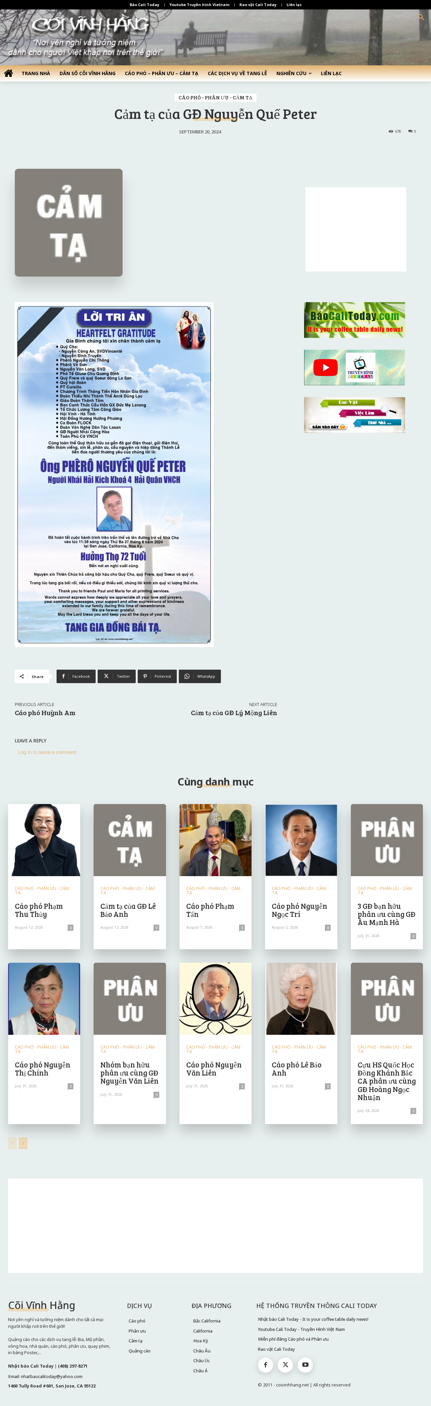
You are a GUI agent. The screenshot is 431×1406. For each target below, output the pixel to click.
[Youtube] (305, 1365)
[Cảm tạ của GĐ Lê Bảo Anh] (130, 840)
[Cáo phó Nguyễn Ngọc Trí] (301, 840)
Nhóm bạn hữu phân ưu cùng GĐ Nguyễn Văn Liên (129, 1072)
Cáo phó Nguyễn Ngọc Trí (299, 910)
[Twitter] (285, 1365)
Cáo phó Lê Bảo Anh (297, 1068)
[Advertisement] (355, 229)
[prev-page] (12, 1143)
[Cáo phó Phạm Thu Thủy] (44, 840)
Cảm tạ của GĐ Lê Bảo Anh (128, 910)
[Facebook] (265, 1365)
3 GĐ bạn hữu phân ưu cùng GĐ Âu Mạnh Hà (387, 914)
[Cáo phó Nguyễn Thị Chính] (44, 999)
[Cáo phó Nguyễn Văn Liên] (215, 999)
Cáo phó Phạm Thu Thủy (39, 910)
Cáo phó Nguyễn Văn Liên (214, 1068)
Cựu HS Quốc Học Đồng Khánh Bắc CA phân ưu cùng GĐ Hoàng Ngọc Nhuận (387, 1080)
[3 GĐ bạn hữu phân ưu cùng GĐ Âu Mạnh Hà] (387, 840)
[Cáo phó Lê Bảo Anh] (301, 999)
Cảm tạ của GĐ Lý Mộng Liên (234, 712)
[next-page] (23, 1143)
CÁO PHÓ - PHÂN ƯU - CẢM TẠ (215, 97)
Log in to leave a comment (47, 752)
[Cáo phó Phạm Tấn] (215, 840)
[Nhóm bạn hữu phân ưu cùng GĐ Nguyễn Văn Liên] (130, 999)
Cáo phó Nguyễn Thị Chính (42, 1068)
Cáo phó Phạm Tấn (210, 910)
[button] (421, 17)
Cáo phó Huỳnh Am (45, 712)
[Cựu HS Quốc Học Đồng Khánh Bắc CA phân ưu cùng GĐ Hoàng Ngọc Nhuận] (387, 999)
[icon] (8, 73)
